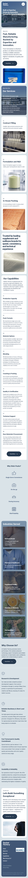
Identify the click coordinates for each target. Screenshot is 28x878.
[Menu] (23, 4)
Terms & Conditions (7, 865)
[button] (21, 270)
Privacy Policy (6, 867)
